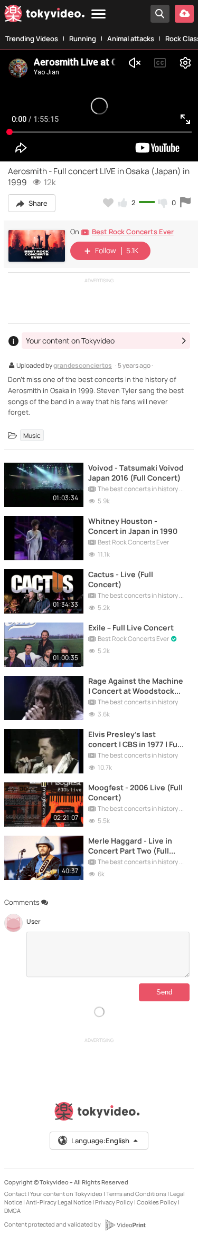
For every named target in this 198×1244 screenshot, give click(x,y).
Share (37, 203)
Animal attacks (130, 38)
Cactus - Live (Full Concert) (120, 579)
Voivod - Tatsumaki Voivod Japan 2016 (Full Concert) (136, 473)
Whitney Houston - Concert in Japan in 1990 (132, 526)
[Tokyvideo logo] (44, 15)
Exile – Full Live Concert (131, 628)
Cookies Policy (157, 1202)
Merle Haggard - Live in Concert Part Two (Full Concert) (130, 846)
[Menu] (98, 14)
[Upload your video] (184, 14)
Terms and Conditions (136, 1194)
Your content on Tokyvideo (66, 1194)
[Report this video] (185, 202)
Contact (15, 1194)
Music (32, 434)
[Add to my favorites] (108, 202)
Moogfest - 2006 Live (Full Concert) (135, 792)
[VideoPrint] (125, 1225)
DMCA (12, 1210)
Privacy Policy (114, 1202)
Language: (100, 1140)
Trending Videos (31, 38)
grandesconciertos (82, 366)
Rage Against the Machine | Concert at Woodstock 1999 (135, 686)
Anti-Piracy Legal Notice (58, 1202)
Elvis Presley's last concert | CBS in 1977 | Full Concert (135, 739)
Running (82, 38)
